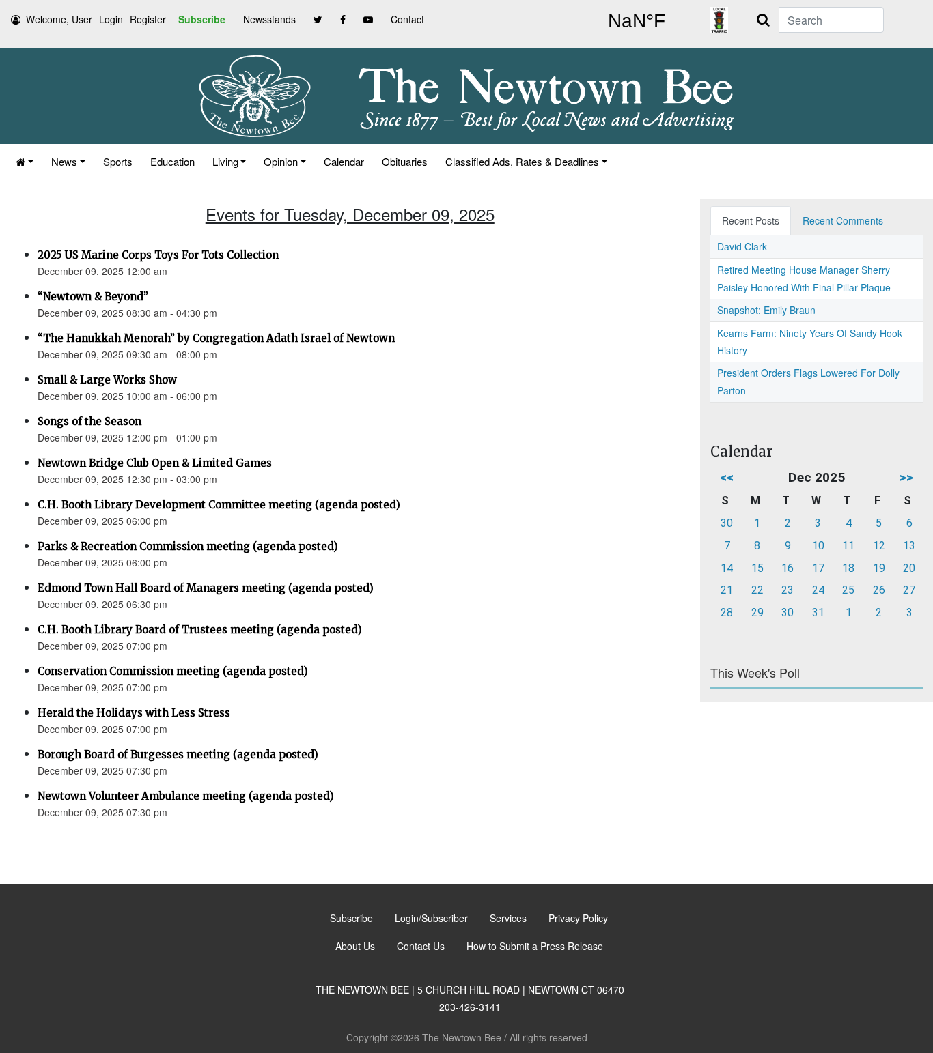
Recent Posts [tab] (750, 220)
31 (818, 612)
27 (909, 589)
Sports (118, 161)
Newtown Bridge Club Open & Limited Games (155, 463)
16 (787, 568)
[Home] (24, 161)
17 (818, 568)
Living (225, 161)
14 (727, 568)
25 (848, 589)
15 (757, 568)
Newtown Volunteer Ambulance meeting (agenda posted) (186, 796)
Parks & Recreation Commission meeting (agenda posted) (188, 546)
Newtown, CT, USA (636, 21)
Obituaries (405, 161)
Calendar (344, 161)
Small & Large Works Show (107, 379)
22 (757, 589)
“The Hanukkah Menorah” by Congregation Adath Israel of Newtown (216, 338)
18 (848, 568)
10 (818, 545)
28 (727, 612)
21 (727, 589)
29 (757, 612)
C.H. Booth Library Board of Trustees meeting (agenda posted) (200, 629)
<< (727, 477)
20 (909, 568)
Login (111, 19)
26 (879, 589)
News (64, 161)
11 (848, 545)
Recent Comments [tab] (843, 220)
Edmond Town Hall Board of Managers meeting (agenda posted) (206, 587)
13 (909, 545)
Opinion (281, 161)
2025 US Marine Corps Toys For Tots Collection (158, 254)
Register (148, 19)
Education (172, 161)
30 (727, 523)
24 (818, 589)
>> (906, 477)
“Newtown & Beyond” (93, 296)
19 (879, 568)
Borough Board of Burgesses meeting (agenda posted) (178, 754)
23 (787, 589)
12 (879, 545)
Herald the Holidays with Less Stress (134, 712)
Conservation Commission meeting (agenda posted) (173, 671)
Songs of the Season (89, 421)
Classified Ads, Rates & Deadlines (522, 161)
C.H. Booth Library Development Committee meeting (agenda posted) (219, 504)
